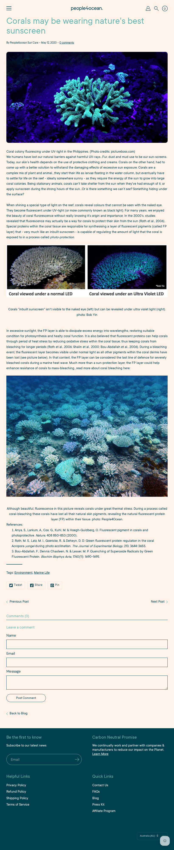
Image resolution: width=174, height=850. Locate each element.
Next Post (157, 602)
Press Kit (98, 805)
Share (39, 585)
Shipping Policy (17, 798)
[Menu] (8, 8)
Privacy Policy (16, 785)
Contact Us (100, 785)
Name (11, 635)
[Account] (148, 8)
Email (10, 653)
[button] (156, 8)
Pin (57, 585)
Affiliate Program (103, 811)
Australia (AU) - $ (149, 836)
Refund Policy (16, 792)
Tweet (18, 585)
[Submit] (77, 760)
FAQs (96, 792)
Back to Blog (19, 713)
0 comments (66, 42)
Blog (95, 798)
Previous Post (19, 602)
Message (13, 671)
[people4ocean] (87, 8)
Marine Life (42, 573)
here (126, 368)
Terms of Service (17, 805)
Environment (23, 573)
